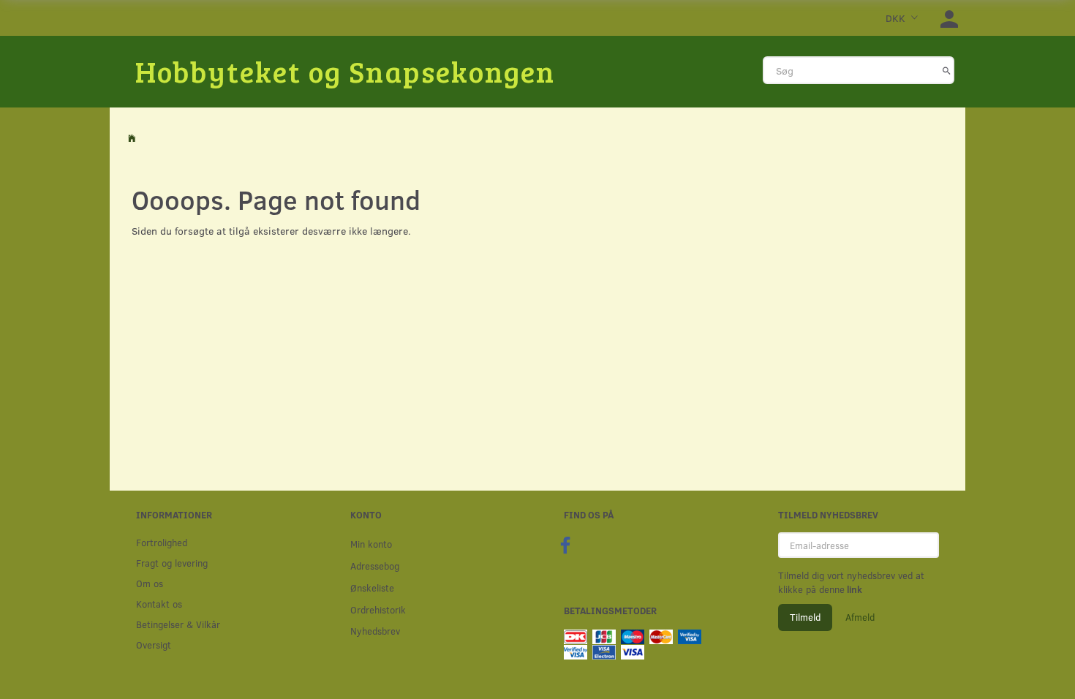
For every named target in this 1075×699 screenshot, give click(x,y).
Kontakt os (159, 603)
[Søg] (947, 70)
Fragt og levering (172, 562)
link (853, 589)
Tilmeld (805, 617)
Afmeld (860, 617)
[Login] (949, 18)
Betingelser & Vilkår (178, 624)
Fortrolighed (161, 542)
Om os (149, 583)
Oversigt (153, 644)
